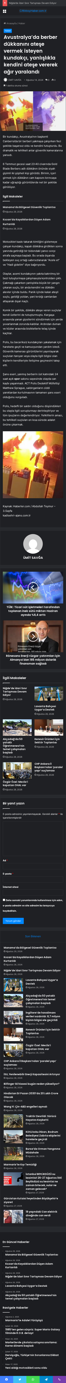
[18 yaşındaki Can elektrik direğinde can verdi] (13, 1216)
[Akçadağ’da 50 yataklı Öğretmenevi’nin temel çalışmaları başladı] (17, 727)
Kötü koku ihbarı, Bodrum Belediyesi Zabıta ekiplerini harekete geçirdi (43, 1135)
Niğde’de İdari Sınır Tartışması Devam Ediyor (32, 3)
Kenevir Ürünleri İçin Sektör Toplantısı (47, 740)
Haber (21, 23)
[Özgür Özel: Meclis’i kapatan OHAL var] (17, 770)
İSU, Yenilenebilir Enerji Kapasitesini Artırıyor (32, 1074)
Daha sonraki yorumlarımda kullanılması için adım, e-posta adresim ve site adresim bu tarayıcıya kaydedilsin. (33, 905)
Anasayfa (11, 23)
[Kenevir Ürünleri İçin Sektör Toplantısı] (48, 727)
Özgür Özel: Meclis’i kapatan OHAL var (15, 783)
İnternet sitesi (10, 887)
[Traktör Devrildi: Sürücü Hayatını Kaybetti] (13, 1121)
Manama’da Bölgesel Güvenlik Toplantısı (29, 207)
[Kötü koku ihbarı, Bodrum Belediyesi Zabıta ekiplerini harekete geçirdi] (13, 1136)
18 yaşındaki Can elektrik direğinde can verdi (41, 1213)
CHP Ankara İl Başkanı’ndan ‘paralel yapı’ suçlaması (48, 767)
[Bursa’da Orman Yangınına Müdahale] (13, 1153)
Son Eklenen (33, 936)
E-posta (8, 873)
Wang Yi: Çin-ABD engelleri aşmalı (25, 1106)
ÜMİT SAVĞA (14, 80)
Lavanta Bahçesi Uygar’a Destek (45, 707)
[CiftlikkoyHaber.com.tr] (33, 11)
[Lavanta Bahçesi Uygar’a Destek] (48, 695)
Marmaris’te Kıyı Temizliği (20, 1164)
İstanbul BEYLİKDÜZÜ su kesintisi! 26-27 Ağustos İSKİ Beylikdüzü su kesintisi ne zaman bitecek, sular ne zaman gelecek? (44, 1181)
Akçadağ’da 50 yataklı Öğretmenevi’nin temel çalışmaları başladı (14, 745)
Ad (5, 860)
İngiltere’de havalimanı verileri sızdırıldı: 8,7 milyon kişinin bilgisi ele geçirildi (43, 1016)
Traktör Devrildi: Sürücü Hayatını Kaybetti (41, 1118)
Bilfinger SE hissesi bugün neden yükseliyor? (31, 1084)
